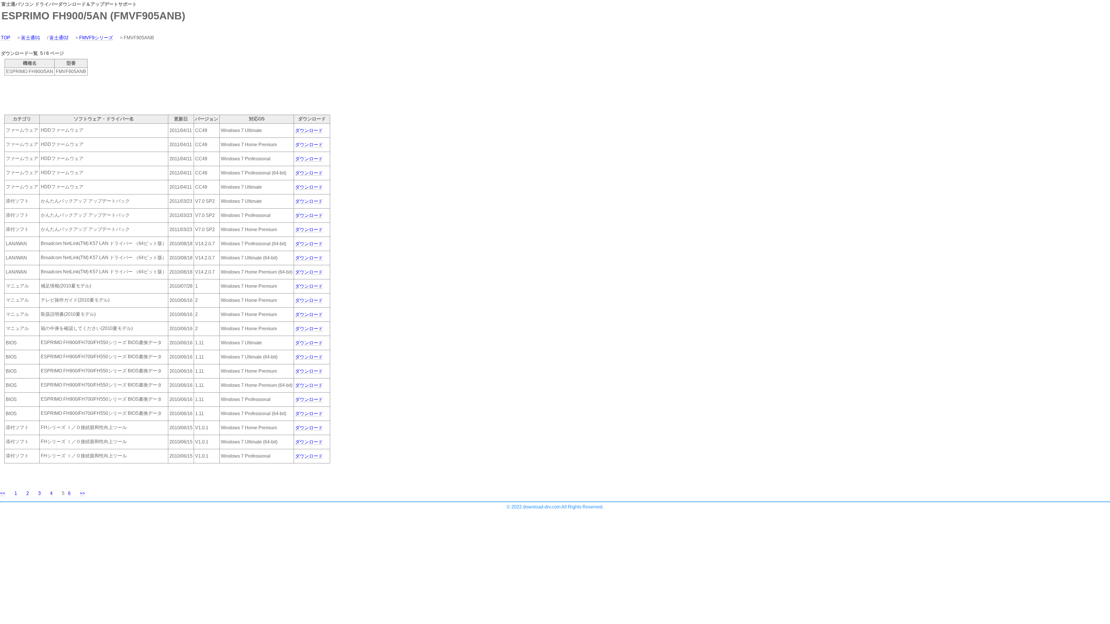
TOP (5, 37)
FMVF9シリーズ (96, 37)
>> (82, 493)
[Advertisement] (105, 95)
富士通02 (59, 37)
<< (2, 493)
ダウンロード (309, 130)
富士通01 (30, 37)
